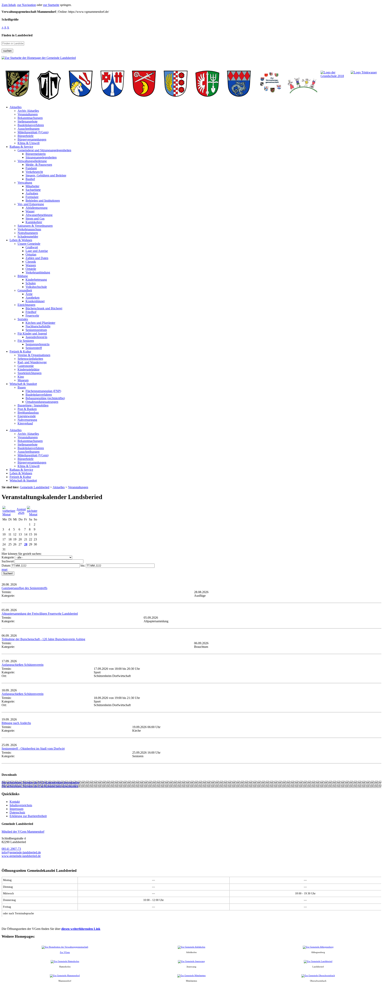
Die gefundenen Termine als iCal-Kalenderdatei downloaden (40, 786)
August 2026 (21, 510)
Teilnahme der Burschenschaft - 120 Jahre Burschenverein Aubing (43, 639)
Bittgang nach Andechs (16, 723)
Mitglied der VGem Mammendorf (23, 831)
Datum (6, 565)
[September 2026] (32, 514)
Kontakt (15, 801)
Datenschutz (17, 812)
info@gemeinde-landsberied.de (21, 852)
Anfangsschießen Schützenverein (22, 664)
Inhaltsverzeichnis (21, 805)
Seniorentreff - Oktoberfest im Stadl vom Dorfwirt (33, 748)
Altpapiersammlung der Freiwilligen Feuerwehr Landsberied (40, 613)
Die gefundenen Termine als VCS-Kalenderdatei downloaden (40, 782)
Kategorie (8, 557)
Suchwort (8, 561)
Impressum (16, 809)
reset (4, 569)
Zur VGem (65, 952)
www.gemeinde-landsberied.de (21, 856)
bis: (83, 565)
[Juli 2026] (8, 514)
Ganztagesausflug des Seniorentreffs (24, 588)
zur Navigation (26, 5)
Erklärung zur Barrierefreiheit (28, 816)
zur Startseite (51, 5)
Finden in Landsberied (17, 35)
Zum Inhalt (9, 5)
